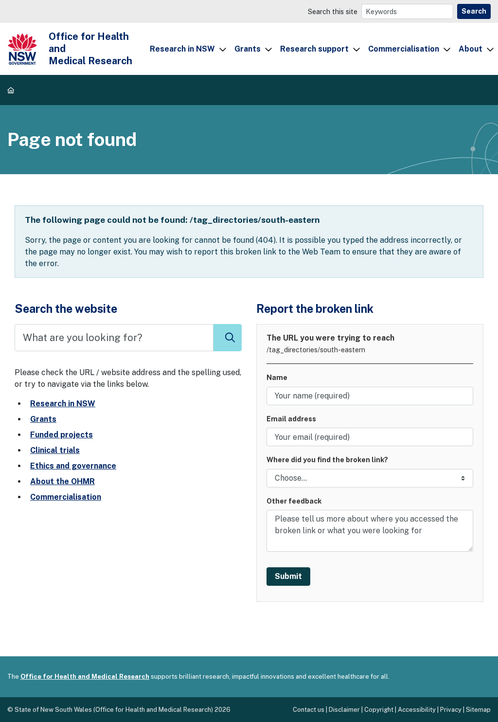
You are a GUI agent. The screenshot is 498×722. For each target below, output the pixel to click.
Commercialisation (403, 49)
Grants (247, 49)
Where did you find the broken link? (327, 459)
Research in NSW (182, 49)
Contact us (308, 709)
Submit (288, 576)
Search (474, 11)
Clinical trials (55, 450)
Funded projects (61, 434)
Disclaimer (344, 709)
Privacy (451, 709)
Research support (314, 49)
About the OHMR (62, 481)
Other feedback (294, 501)
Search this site (332, 11)
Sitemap (478, 709)
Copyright (378, 709)
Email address (291, 419)
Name (277, 377)
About (470, 49)
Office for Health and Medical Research (84, 676)
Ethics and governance (73, 465)
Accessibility (417, 709)
